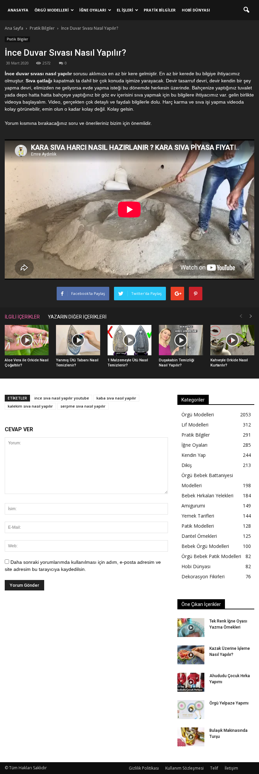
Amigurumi (193, 505)
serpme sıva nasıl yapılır (83, 406)
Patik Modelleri (197, 526)
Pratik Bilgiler (160, 9)
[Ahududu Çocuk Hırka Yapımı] (190, 682)
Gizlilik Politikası (144, 768)
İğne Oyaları (92, 9)
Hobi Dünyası (196, 9)
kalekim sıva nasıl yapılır (30, 406)
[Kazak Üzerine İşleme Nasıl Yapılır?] (190, 654)
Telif (214, 768)
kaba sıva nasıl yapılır (116, 397)
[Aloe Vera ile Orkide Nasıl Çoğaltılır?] (27, 340)
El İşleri (125, 9)
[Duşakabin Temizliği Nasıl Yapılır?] (181, 340)
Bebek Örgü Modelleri (205, 546)
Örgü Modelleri (51, 9)
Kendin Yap (193, 455)
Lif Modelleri (194, 424)
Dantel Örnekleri (199, 536)
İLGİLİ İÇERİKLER (22, 317)
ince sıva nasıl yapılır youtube (61, 397)
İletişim (231, 768)
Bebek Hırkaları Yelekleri (207, 495)
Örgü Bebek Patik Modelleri (211, 556)
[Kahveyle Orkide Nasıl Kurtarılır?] (232, 340)
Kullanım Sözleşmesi (184, 768)
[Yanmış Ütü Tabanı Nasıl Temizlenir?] (78, 340)
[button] (246, 10)
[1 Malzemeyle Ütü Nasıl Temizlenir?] (129, 340)
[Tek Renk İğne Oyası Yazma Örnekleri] (190, 627)
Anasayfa (18, 9)
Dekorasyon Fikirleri (203, 576)
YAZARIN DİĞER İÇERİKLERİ (77, 317)
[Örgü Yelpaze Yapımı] (190, 709)
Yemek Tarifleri (197, 516)
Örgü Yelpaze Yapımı (229, 703)
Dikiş (186, 465)
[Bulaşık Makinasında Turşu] (190, 736)
